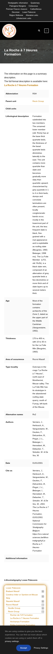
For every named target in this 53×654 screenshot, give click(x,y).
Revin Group (38, 101)
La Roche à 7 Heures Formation (24, 618)
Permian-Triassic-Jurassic (16, 9)
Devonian (16, 12)
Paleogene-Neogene (17, 6)
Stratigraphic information (18, 3)
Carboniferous (36, 9)
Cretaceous (33, 6)
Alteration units (32, 15)
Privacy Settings (41, 648)
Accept (23, 648)
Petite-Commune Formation (22, 625)
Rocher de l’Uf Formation (21, 615)
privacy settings (12, 641)
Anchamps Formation (19, 621)
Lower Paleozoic (29, 12)
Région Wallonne (16, 15)
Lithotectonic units (23, 18)
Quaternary (35, 3)
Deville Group (14, 608)
